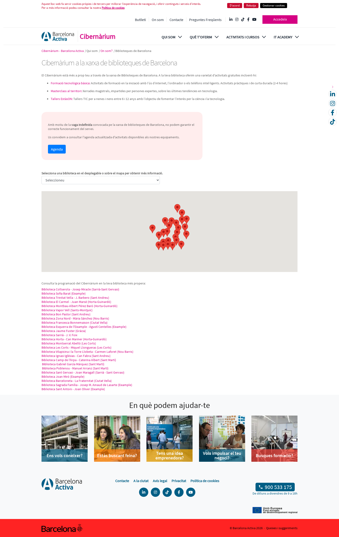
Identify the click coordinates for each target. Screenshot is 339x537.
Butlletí (140, 19)
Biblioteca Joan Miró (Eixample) (63, 376)
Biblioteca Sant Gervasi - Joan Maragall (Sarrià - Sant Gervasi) (83, 372)
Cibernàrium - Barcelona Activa (63, 51)
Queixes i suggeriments (281, 528)
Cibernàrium (98, 36)
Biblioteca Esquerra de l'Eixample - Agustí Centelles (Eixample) (84, 327)
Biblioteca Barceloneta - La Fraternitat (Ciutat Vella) (77, 381)
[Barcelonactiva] (58, 36)
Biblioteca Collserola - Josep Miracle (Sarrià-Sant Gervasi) (80, 289)
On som (158, 19)
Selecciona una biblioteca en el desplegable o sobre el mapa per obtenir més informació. (102, 173)
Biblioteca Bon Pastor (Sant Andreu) (66, 314)
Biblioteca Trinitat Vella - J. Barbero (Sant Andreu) (75, 298)
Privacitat (179, 480)
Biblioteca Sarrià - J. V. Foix (59, 335)
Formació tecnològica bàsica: (70, 83)
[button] (152, 229)
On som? (107, 51)
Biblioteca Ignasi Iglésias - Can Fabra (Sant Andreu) (76, 356)
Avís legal (160, 480)
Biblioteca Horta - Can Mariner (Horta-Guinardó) (74, 339)
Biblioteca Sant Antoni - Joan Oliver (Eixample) (73, 389)
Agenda (57, 149)
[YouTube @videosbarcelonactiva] (254, 20)
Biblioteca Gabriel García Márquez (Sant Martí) (73, 364)
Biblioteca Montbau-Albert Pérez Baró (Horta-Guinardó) (79, 306)
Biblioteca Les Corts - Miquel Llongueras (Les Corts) (76, 347)
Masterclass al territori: (66, 91)
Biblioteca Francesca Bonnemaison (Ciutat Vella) (74, 322)
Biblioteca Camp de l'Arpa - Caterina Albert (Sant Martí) (79, 360)
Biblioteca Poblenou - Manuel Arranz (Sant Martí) (75, 368)
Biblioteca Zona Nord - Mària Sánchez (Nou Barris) (75, 318)
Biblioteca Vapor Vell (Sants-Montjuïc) (67, 310)
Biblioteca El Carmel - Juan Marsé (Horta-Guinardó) (76, 302)
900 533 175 (278, 487)
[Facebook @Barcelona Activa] (248, 20)
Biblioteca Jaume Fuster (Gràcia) (64, 331)
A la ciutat (141, 480)
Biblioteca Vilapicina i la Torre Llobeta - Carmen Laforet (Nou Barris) (87, 352)
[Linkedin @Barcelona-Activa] (230, 20)
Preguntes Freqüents (205, 19)
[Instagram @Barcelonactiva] (236, 20)
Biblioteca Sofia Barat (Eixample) (64, 293)
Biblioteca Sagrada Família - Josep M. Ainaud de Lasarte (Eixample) (87, 385)
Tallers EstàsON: (62, 99)
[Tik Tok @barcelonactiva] (242, 20)
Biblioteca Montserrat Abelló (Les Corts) (69, 343)
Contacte (176, 19)
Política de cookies (113, 8)
